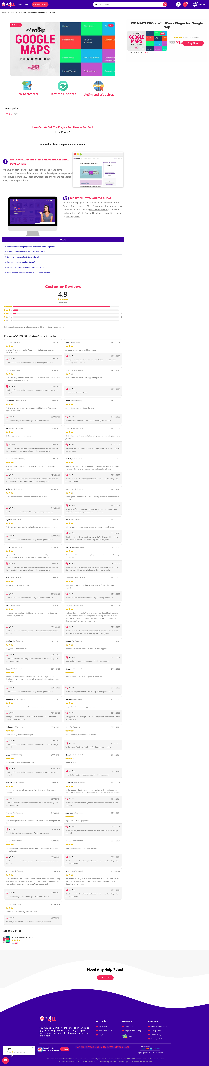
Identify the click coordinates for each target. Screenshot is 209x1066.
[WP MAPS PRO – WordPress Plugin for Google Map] (6, 939)
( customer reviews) (191, 37)
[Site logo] (8, 4)
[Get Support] (199, 4)
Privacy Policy (156, 1031)
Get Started (103, 1026)
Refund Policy (156, 1035)
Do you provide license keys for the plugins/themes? (27, 267)
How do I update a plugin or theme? (21, 262)
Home (3, 12)
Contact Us (129, 1026)
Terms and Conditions (159, 1026)
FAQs (101, 1035)
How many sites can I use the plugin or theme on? (26, 252)
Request (134, 1031)
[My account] (178, 4)
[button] (16, 25)
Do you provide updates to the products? (23, 257)
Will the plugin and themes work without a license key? (28, 272)
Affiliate (131, 1036)
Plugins (11, 12)
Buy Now (193, 43)
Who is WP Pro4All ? (106, 1031)
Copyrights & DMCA (158, 1039)
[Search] (165, 4)
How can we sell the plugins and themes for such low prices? (31, 247)
